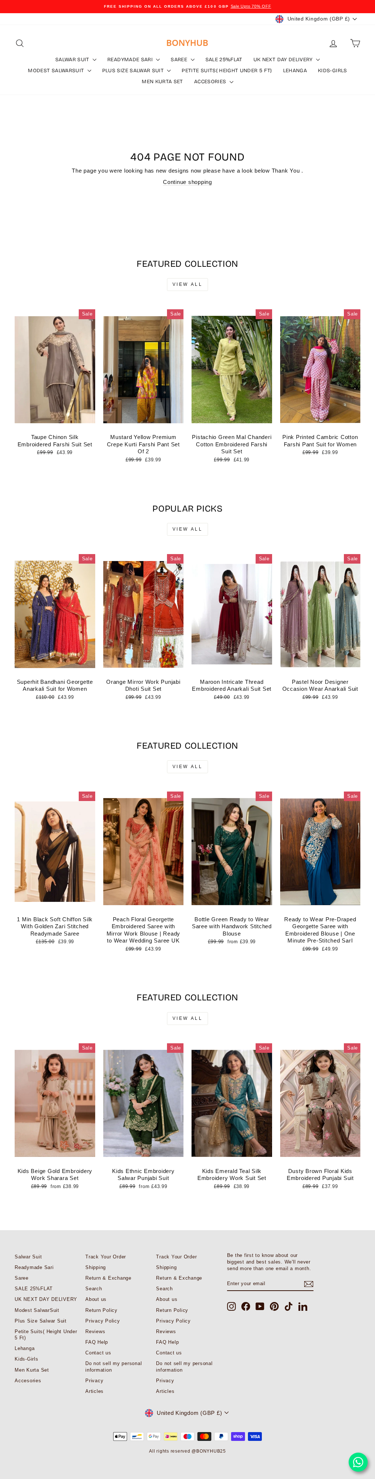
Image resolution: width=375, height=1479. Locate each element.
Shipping (95, 1267)
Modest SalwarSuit (56, 70)
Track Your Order (105, 1256)
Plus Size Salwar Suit (134, 70)
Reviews (95, 1331)
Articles (94, 1391)
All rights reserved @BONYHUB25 (187, 1451)
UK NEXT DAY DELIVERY (283, 59)
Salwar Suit (73, 59)
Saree (180, 59)
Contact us (98, 1353)
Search (93, 1288)
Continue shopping (187, 182)
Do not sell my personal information (113, 1367)
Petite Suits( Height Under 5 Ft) (227, 70)
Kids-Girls (332, 70)
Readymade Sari (130, 59)
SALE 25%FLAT (223, 59)
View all (187, 284)
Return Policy (101, 1310)
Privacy (94, 1380)
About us (96, 1299)
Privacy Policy (102, 1321)
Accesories (211, 81)
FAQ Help (96, 1342)
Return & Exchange (108, 1278)
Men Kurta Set (162, 81)
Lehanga (295, 70)
